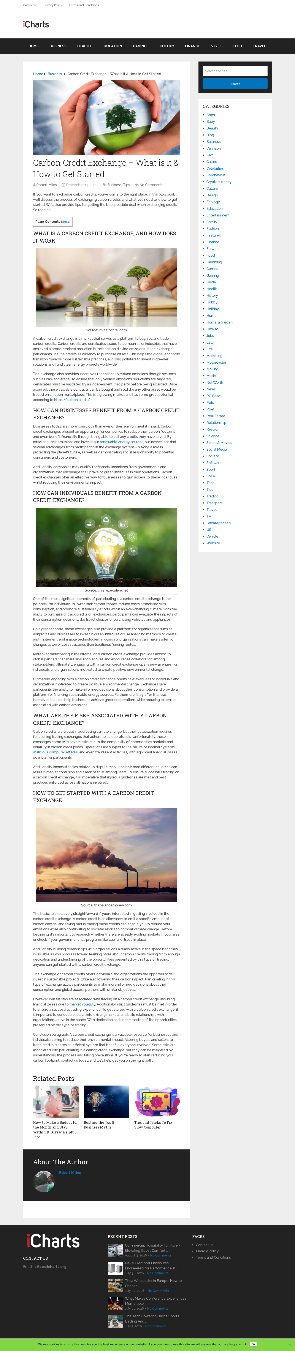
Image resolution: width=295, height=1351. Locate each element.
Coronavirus (215, 175)
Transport (214, 503)
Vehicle (212, 536)
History (212, 296)
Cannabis (213, 148)
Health (84, 46)
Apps (210, 115)
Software (214, 463)
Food (210, 255)
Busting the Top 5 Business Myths (99, 1124)
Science (212, 436)
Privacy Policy (53, 5)
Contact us (30, 5)
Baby (210, 122)
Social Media (216, 449)
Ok (253, 1344)
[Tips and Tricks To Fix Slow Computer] (157, 1102)
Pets (210, 403)
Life (209, 349)
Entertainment (218, 215)
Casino (211, 162)
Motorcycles (216, 362)
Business (58, 46)
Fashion (212, 229)
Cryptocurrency (219, 182)
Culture (212, 188)
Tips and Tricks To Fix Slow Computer (153, 1124)
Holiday (212, 309)
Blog (210, 135)
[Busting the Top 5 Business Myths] (106, 1102)
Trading (212, 496)
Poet (210, 409)
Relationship (216, 423)
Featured (213, 235)
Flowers (212, 249)
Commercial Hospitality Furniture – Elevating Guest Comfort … (153, 1248)
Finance (192, 46)
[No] (289, 1345)
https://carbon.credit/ (72, 400)
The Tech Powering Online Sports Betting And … (152, 1318)
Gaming (140, 46)
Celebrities (215, 168)
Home (34, 46)
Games (212, 269)
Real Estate (215, 416)
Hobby (211, 302)
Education (112, 46)
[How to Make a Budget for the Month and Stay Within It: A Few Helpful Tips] (56, 1102)
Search (235, 83)
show (65, 221)
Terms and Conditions (84, 5)
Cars (210, 155)
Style (216, 46)
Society (212, 456)
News (211, 389)
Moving (212, 369)
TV (208, 516)
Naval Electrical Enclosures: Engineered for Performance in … (151, 1265)
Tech (237, 46)
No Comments (151, 185)
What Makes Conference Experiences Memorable (155, 1301)
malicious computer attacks (55, 752)
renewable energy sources (121, 442)
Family (211, 222)
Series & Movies (219, 443)
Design (212, 195)
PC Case (213, 396)
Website (213, 543)
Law (209, 342)
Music (211, 376)
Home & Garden (219, 322)
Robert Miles (46, 185)
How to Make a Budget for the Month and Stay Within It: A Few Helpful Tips (55, 1129)
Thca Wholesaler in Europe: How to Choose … (153, 1283)
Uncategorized (218, 523)
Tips (126, 185)
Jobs (210, 336)
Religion (212, 429)
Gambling (214, 262)
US (208, 530)
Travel (259, 46)
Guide (211, 282)
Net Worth (214, 382)
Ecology (165, 46)
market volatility (82, 1004)
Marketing (214, 356)
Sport (210, 469)
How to (212, 329)
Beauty (212, 128)
